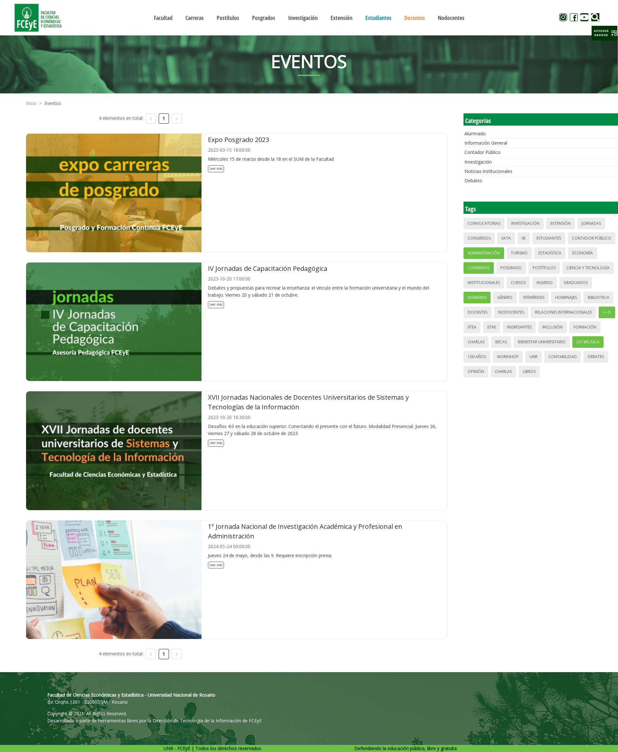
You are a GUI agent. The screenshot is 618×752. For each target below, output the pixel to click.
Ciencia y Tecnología (588, 268)
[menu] (309, 17)
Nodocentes (511, 312)
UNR (533, 356)
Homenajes (566, 297)
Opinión (476, 371)
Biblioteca (598, 297)
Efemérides (533, 297)
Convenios (479, 268)
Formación (585, 327)
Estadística (549, 253)
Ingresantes (519, 327)
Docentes (477, 312)
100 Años (477, 356)
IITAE (491, 327)
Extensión (560, 223)
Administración (484, 253)
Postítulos (544, 268)
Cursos (518, 282)
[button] (604, 33)
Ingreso (545, 282)
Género (504, 297)
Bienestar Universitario (542, 342)
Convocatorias (484, 223)
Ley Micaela (587, 342)
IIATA (506, 238)
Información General (485, 143)
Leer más (216, 168)
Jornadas (591, 223)
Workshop (508, 356)
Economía (582, 253)
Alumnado (475, 133)
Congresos (479, 238)
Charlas (476, 342)
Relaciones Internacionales (563, 312)
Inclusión (552, 327)
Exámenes (477, 297)
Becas (501, 342)
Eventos (52, 103)
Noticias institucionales (488, 171)
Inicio (31, 103)
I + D (607, 312)
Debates (473, 180)
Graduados (576, 282)
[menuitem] (163, 17)
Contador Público (482, 152)
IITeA (472, 327)
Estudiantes (549, 238)
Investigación (478, 162)
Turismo (519, 253)
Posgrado (511, 268)
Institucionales (484, 282)
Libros (529, 371)
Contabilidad (562, 356)
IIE (524, 238)
